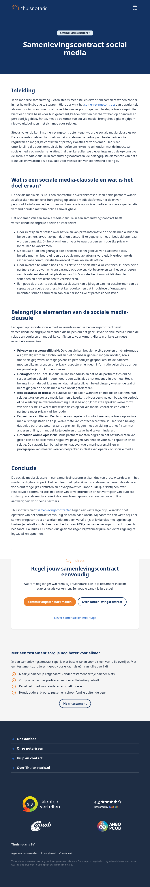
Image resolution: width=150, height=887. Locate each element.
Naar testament (75, 703)
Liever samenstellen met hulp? (75, 618)
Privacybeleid (48, 853)
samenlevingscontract (99, 104)
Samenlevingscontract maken (50, 602)
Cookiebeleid (66, 853)
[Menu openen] (135, 8)
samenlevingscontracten (54, 510)
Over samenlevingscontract (102, 602)
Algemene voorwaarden (24, 853)
